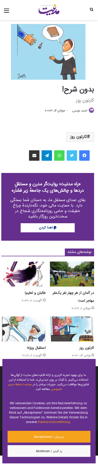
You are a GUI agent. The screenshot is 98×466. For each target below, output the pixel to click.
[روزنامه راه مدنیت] (49, 10)
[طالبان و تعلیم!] (23, 274)
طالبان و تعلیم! (35, 293)
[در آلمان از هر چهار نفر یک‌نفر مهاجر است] (72, 274)
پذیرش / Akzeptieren (49, 436)
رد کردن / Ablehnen (49, 451)
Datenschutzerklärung (54, 422)
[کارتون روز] (72, 328)
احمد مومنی (79, 110)
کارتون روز (78, 136)
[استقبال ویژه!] (23, 328)
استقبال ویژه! (36, 348)
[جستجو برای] (91, 9)
